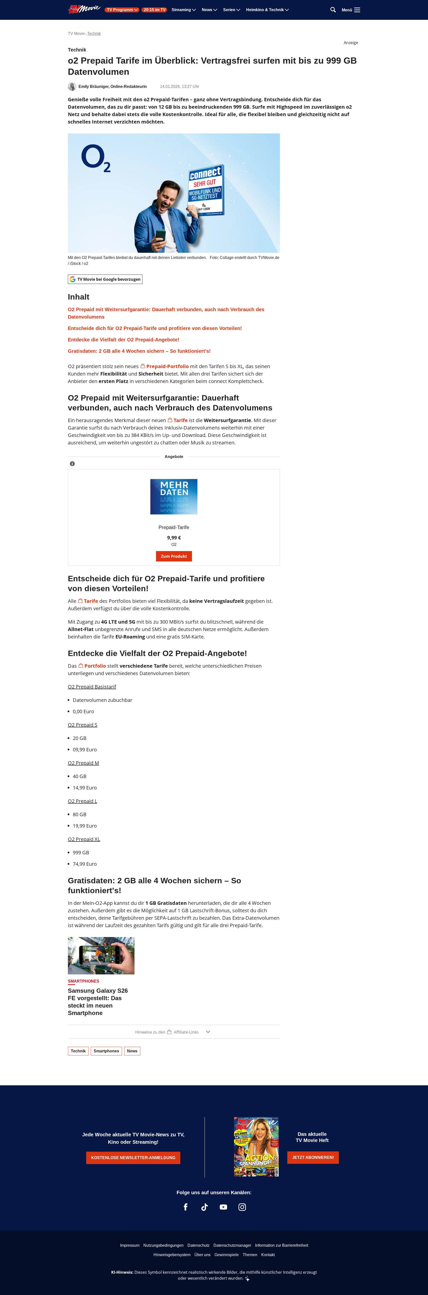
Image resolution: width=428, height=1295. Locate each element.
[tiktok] (204, 1207)
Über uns (202, 1255)
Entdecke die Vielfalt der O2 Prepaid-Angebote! (123, 339)
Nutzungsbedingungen (163, 1245)
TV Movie (76, 33)
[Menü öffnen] (357, 10)
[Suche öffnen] (333, 10)
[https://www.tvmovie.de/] (84, 9)
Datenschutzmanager (232, 1245)
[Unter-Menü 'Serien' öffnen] (238, 9)
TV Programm (120, 10)
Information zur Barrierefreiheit (281, 1245)
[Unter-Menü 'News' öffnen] (215, 9)
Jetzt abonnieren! (313, 1157)
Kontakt (268, 1255)
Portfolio (95, 665)
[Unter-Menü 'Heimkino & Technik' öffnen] (287, 9)
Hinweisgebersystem (172, 1255)
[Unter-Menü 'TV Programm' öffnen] (136, 9)
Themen (250, 1255)
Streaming (181, 10)
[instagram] (242, 1207)
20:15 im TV (155, 10)
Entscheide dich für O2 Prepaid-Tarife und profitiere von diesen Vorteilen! (155, 328)
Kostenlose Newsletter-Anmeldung (133, 1158)
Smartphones (106, 1051)
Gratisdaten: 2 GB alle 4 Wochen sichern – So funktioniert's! (139, 351)
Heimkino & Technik (265, 10)
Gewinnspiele (226, 1255)
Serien (229, 10)
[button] (174, 323)
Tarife (181, 420)
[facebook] (185, 1207)
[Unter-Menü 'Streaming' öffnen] (194, 9)
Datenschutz (198, 1245)
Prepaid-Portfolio (167, 366)
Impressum (129, 1245)
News (207, 10)
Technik (94, 33)
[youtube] (223, 1207)
